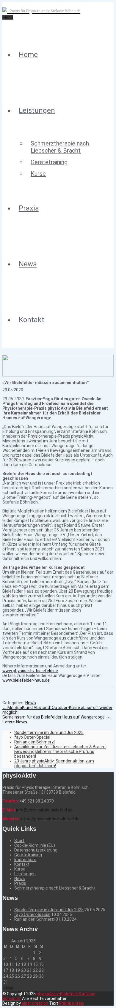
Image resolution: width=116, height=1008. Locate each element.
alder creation (35, 1003)
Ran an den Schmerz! (34, 742)
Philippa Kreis (71, 1003)
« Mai (8, 988)
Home (28, 54)
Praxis (29, 208)
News (28, 264)
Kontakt (31, 320)
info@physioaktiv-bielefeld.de (44, 810)
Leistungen (37, 110)
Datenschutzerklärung (35, 850)
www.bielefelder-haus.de (26, 680)
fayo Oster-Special (32, 737)
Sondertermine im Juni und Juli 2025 (49, 732)
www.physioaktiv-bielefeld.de (30, 670)
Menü (7, 17)
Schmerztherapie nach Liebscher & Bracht (60, 147)
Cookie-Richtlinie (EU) (34, 845)
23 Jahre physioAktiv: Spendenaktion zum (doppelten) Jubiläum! (54, 763)
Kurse (38, 173)
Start (19, 840)
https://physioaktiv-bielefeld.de (49, 818)
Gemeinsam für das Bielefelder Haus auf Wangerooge (56, 717)
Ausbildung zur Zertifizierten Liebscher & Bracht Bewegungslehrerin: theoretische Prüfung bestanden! (60, 751)
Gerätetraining (49, 162)
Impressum (25, 859)
